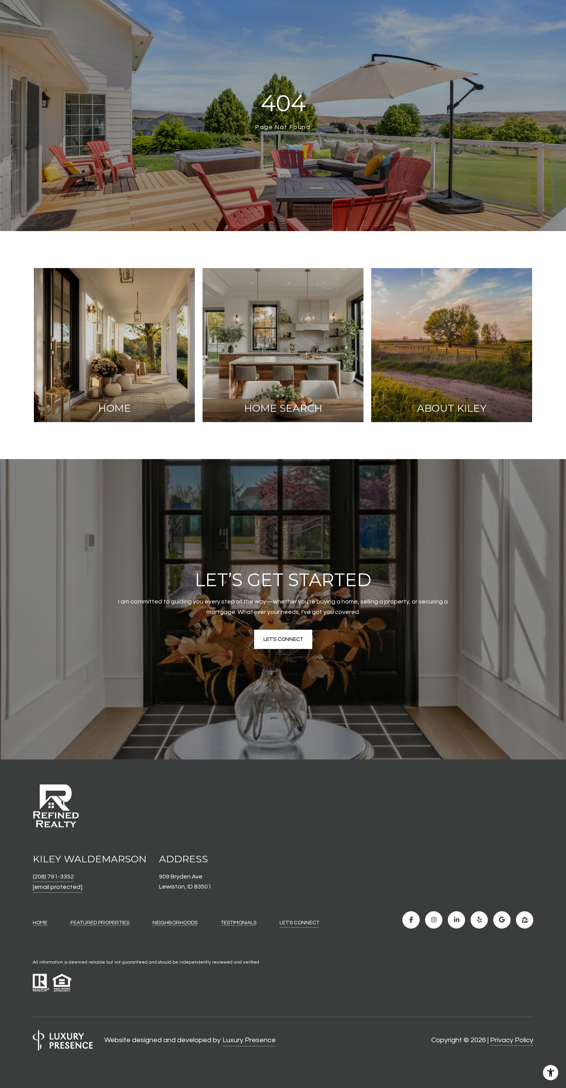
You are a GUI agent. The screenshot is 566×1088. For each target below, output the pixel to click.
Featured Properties (99, 922)
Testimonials (238, 922)
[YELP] (479, 920)
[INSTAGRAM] (433, 920)
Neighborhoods (175, 922)
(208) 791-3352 (53, 876)
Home (40, 922)
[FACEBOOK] (411, 920)
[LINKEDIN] (456, 920)
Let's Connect (299, 922)
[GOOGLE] (502, 920)
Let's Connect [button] (283, 639)
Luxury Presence (249, 1040)
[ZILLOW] (524, 920)
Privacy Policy (511, 1040)
